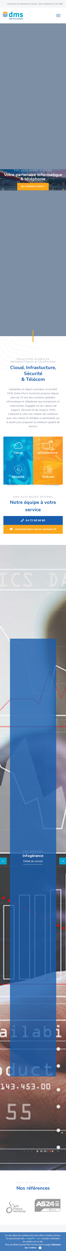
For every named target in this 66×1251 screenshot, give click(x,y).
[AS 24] (47, 1205)
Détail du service (33, 861)
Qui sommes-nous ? (33, 186)
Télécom (47, 477)
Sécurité (18, 477)
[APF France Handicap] (18, 1205)
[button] (3, 861)
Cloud (18, 453)
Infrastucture (48, 453)
